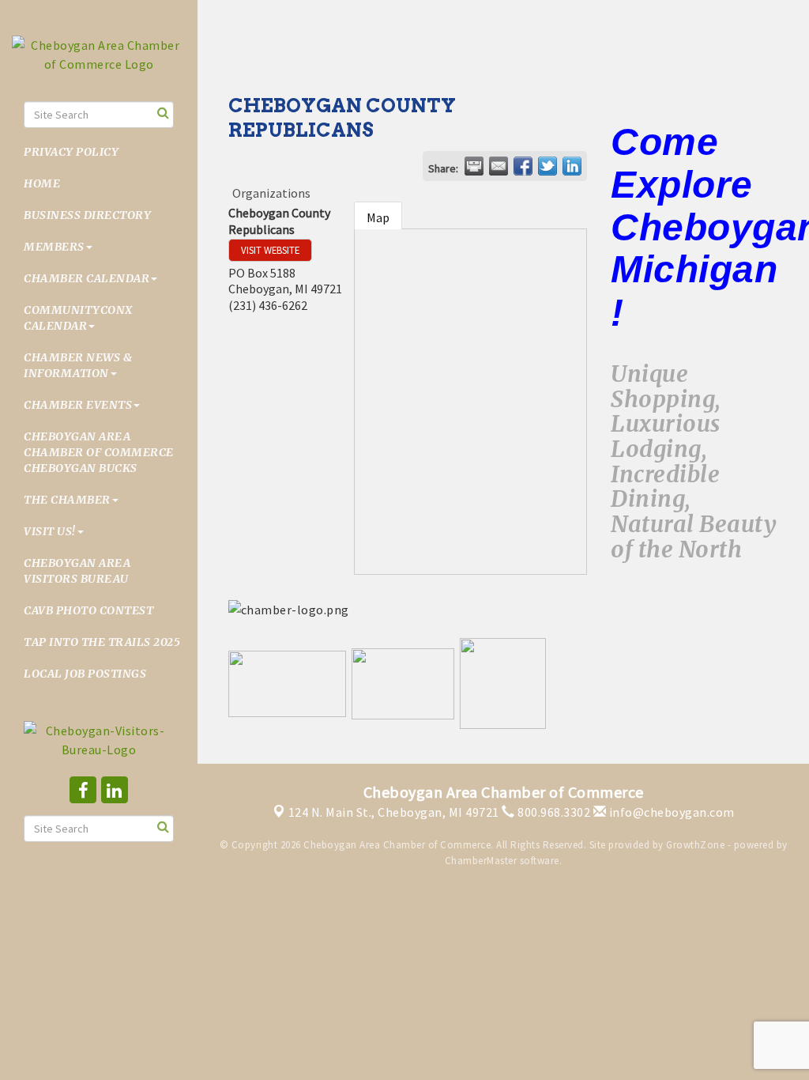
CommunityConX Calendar (78, 318)
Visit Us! (50, 531)
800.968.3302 (552, 812)
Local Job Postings (85, 674)
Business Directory (87, 215)
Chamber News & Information (78, 365)
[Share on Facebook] (523, 166)
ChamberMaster (481, 860)
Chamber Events (78, 405)
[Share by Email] (498, 166)
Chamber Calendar (86, 278)
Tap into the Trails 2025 (102, 642)
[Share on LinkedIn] (572, 166)
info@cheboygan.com (670, 812)
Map (378, 217)
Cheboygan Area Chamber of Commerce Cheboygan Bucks (99, 452)
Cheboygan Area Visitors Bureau (77, 571)
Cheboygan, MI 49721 (393, 812)
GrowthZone (695, 845)
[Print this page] (474, 166)
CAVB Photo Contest (88, 610)
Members (54, 247)
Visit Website (270, 250)
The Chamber (67, 500)
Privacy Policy (71, 152)
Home (42, 183)
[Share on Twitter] (547, 166)
